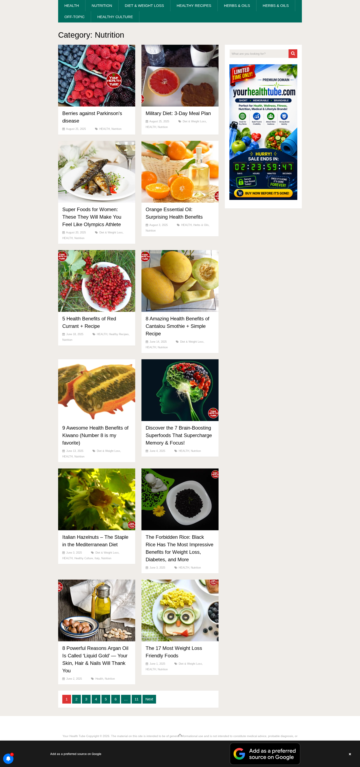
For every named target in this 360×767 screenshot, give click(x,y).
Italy (97, 558)
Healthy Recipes (194, 6)
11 (137, 699)
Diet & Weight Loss (144, 6)
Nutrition (102, 6)
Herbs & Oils (237, 6)
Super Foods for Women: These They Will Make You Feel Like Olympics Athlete (91, 217)
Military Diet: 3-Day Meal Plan (178, 113)
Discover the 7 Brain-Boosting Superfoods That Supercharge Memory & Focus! (179, 435)
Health (99, 678)
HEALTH (71, 6)
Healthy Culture (115, 17)
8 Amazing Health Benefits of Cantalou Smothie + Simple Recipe (177, 326)
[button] (180, 754)
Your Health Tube (73, 736)
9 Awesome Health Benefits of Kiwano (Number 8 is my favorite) (95, 435)
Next (149, 699)
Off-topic (74, 17)
